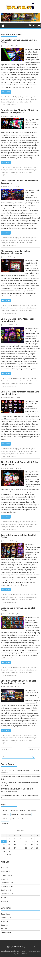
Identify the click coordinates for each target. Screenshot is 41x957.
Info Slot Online (7, 97)
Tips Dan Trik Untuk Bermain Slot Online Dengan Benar (19, 463)
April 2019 (4, 868)
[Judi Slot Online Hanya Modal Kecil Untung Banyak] (12, 328)
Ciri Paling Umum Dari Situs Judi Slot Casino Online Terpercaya (18, 682)
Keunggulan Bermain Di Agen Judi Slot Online (19, 41)
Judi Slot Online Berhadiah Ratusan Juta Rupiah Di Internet (20, 392)
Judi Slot (8, 102)
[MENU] (38, 25)
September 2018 (7, 894)
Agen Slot (33, 97)
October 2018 (6, 890)
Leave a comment (10, 104)
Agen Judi (18, 97)
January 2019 (5, 879)
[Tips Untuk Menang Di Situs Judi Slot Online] (12, 544)
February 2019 (6, 875)
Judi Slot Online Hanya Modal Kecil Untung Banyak (17, 320)
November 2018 (7, 886)
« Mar (9, 854)
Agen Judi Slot (26, 97)
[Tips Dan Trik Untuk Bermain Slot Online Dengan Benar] (12, 471)
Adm (17, 46)
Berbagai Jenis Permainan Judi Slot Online (18, 609)
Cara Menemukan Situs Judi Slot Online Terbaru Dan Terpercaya (19, 111)
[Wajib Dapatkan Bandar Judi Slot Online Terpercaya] (12, 190)
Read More (6, 92)
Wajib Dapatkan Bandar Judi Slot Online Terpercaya (19, 181)
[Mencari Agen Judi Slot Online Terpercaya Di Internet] (12, 260)
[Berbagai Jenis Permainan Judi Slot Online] (12, 617)
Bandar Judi (4, 99)
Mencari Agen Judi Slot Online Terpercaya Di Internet (15, 252)
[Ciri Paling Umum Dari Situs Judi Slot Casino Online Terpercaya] (12, 690)
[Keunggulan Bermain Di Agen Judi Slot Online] (12, 49)
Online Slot (14, 102)
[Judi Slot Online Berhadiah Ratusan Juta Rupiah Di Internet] (12, 401)
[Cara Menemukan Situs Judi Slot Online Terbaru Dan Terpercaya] (12, 120)
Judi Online (5, 819)
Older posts (7, 749)
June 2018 (4, 901)
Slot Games (22, 102)
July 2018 (4, 897)
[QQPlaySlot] (3, 25)
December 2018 (7, 883)
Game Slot (20, 99)
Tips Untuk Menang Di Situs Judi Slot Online (18, 536)
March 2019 (5, 871)
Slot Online (29, 102)
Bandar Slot (12, 99)
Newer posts (33, 749)
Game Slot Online (28, 99)
